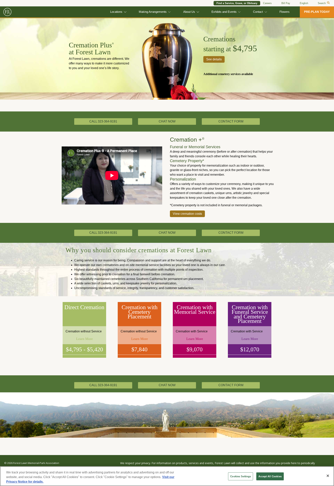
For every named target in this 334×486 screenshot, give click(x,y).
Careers (267, 3)
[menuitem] (304, 3)
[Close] (328, 475)
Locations (116, 11)
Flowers (284, 11)
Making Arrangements (153, 11)
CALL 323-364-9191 (103, 121)
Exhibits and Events (224, 11)
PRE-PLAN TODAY (317, 11)
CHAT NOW (167, 121)
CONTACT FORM (230, 121)
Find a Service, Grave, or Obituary (236, 3)
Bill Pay (285, 3)
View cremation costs (187, 213)
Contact (258, 11)
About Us (189, 11)
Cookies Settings (240, 476)
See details (214, 59)
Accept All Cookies (269, 476)
